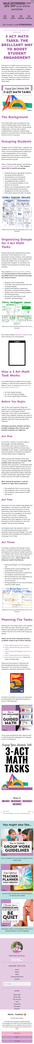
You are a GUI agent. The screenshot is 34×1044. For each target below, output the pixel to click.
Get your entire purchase (17, 6)
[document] (17, 522)
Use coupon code (17, 24)
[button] (32, 2)
